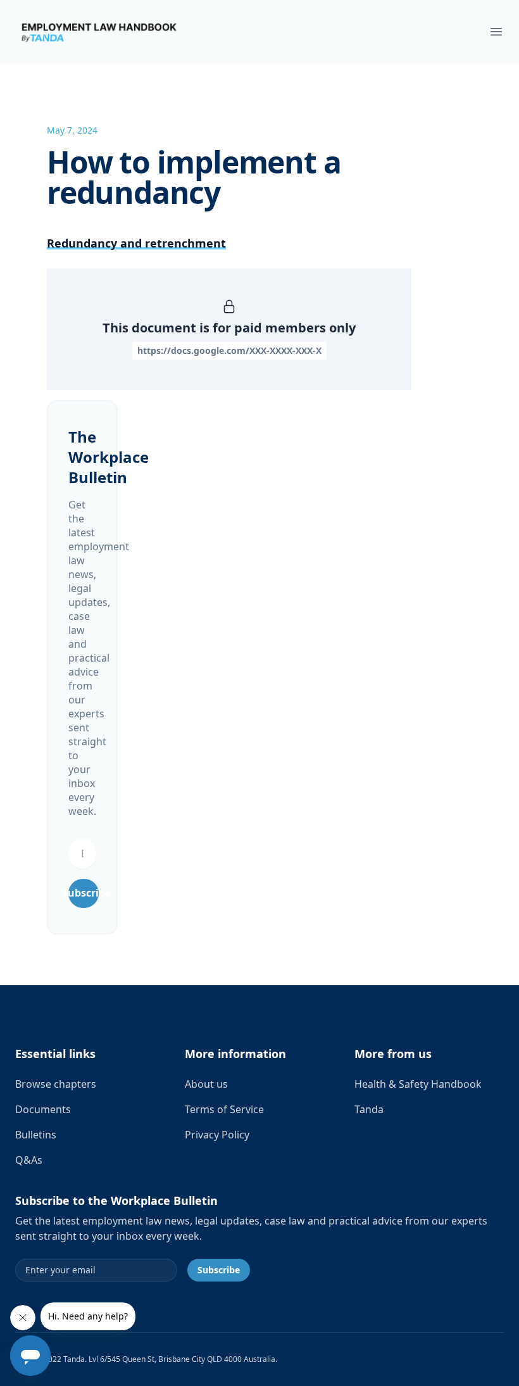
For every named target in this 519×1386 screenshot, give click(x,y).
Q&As (28, 1160)
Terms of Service (224, 1109)
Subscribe (83, 893)
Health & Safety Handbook (418, 1084)
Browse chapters (55, 1084)
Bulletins (35, 1135)
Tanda (369, 1109)
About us (206, 1084)
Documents (43, 1109)
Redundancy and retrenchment (136, 243)
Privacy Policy (217, 1135)
